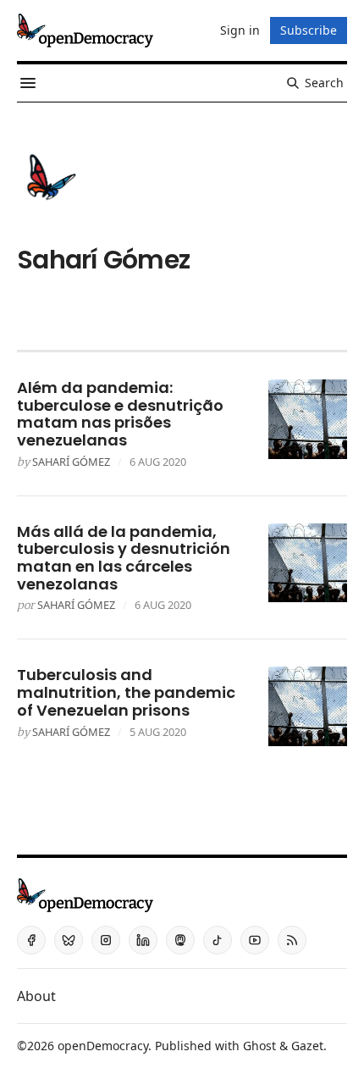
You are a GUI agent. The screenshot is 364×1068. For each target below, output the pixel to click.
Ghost (259, 1046)
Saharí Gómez (71, 461)
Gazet (307, 1046)
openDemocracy (103, 1046)
